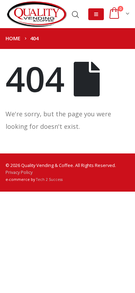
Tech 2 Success (49, 179)
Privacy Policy (19, 172)
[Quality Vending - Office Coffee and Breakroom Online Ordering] (37, 14)
